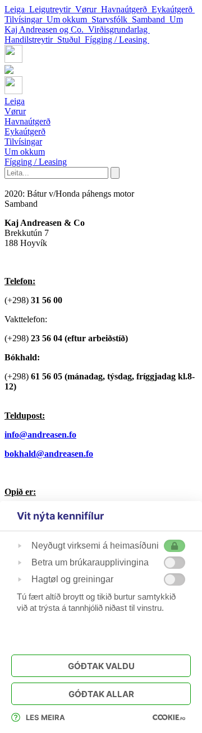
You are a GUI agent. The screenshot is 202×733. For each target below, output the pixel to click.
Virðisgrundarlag (119, 29)
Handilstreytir (30, 39)
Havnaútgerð (126, 9)
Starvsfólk (111, 19)
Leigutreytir (52, 9)
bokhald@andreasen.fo (48, 453)
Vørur (88, 9)
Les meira (45, 717)
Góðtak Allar (101, 694)
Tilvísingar (25, 19)
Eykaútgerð (173, 9)
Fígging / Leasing (117, 39)
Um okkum (69, 19)
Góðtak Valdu (101, 666)
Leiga (16, 9)
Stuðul (71, 39)
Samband (150, 19)
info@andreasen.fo (40, 434)
